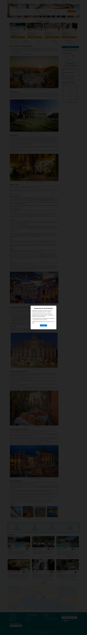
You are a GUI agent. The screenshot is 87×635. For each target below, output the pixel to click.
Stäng (43, 325)
